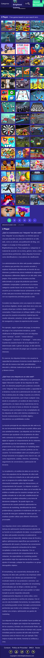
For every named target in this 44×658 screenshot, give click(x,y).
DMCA (31, 648)
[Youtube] (16, 652)
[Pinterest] (11, 652)
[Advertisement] (22, 12)
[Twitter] (22, 652)
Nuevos (36, 2)
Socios (37, 648)
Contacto (7, 648)
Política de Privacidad (19, 648)
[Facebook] (28, 652)
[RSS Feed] (33, 652)
